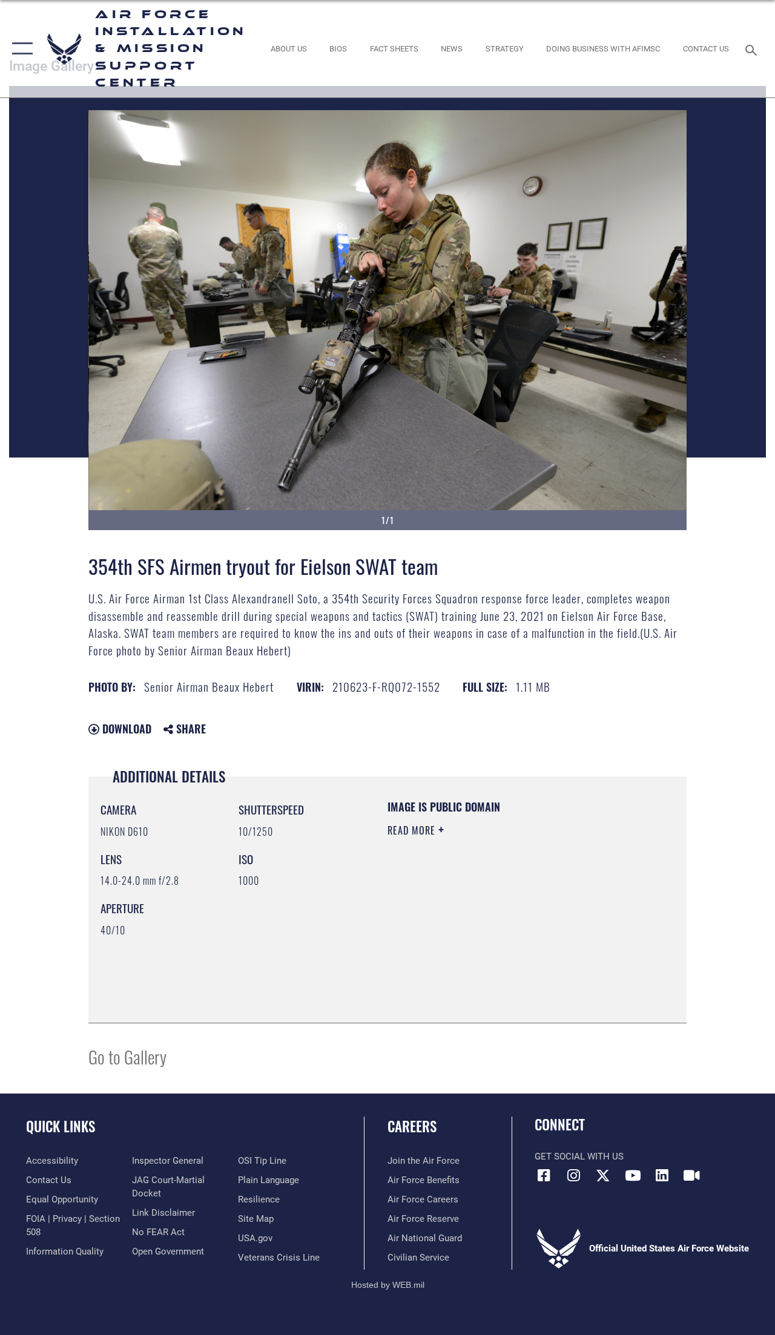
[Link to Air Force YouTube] (633, 1175)
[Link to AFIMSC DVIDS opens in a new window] (691, 1175)
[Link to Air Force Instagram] (573, 1175)
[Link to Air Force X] (603, 1175)
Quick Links (60, 1127)
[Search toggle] (753, 49)
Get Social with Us (579, 1156)
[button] (19, 48)
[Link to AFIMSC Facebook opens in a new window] (544, 1175)
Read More (413, 830)
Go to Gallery (127, 1056)
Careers (412, 1127)
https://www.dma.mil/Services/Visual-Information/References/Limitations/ (496, 933)
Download (125, 728)
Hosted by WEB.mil (387, 1285)
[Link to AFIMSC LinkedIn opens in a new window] (662, 1175)
